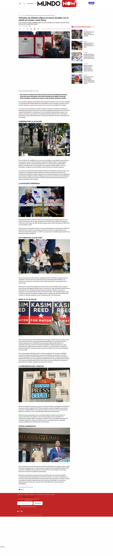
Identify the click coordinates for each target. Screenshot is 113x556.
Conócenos (26, 494)
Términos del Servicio (40, 494)
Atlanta (30, 101)
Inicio (20, 15)
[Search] (24, 3)
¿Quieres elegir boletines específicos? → (28, 506)
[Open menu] (20, 3)
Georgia (31, 487)
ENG (93, 4)
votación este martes (36, 105)
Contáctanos (32, 494)
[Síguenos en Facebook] (17, 511)
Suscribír (91, 2)
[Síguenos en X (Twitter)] (19, 511)
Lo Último (23, 15)
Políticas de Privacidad (49, 494)
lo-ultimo (85, 30)
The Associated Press (24, 26)
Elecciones (28, 487)
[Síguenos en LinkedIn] (21, 511)
